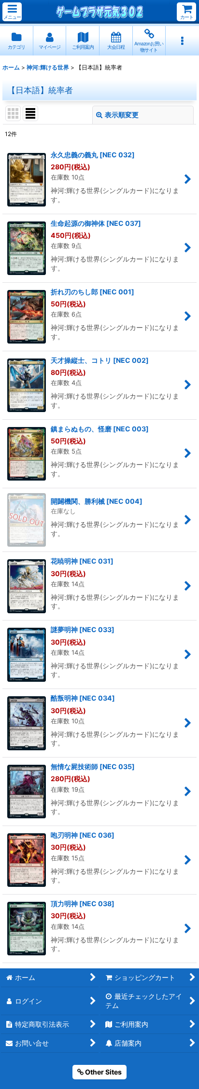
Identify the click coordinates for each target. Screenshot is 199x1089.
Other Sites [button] (103, 1072)
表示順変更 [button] (122, 114)
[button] (12, 11)
